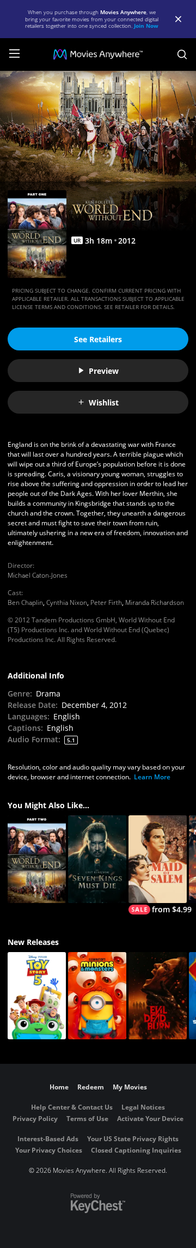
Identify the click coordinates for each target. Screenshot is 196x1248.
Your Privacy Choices (48, 1150)
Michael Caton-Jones (38, 575)
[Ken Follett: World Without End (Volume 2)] (37, 859)
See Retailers (98, 339)
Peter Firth (106, 602)
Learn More (152, 776)
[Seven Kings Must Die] (97, 859)
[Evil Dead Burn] (157, 996)
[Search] (182, 54)
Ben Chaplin (25, 602)
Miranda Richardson (154, 602)
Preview (104, 371)
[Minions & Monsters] (97, 996)
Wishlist (104, 402)
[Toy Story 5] (37, 996)
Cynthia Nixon (66, 602)
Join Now (146, 25)
